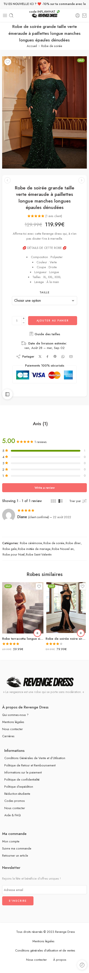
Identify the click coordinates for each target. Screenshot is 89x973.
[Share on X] (40, 356)
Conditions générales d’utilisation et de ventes (45, 950)
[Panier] (84, 15)
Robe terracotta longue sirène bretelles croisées (22, 638)
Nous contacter (12, 729)
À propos (59, 959)
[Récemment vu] (82, 965)
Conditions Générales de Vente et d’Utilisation (34, 758)
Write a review (45, 487)
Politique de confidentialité (22, 779)
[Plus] (23, 318)
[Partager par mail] (71, 356)
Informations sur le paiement (23, 772)
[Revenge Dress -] (44, 15)
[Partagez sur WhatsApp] (63, 356)
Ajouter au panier (53, 321)
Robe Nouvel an (63, 549)
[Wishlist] (7, 61)
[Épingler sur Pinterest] (55, 356)
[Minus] (23, 323)
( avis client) (53, 216)
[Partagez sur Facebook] (47, 356)
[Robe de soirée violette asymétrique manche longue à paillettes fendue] (7, 180)
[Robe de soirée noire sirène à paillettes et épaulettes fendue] (66, 607)
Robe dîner (73, 543)
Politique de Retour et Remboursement (30, 765)
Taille (44, 292)
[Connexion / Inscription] (77, 15)
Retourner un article (15, 855)
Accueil (32, 46)
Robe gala (10, 549)
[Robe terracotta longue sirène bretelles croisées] (22, 607)
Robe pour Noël (14, 554)
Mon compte (10, 841)
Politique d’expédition (18, 786)
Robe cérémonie (31, 543)
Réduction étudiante (17, 793)
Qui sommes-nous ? (15, 715)
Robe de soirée (51, 46)
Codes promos (14, 800)
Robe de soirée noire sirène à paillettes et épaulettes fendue (66, 638)
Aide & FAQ (12, 815)
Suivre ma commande (16, 848)
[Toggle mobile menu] (5, 15)
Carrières (8, 736)
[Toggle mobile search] (11, 15)
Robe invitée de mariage (34, 549)
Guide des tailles (46, 334)
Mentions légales (13, 722)
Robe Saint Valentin (39, 554)
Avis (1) (40, 423)
